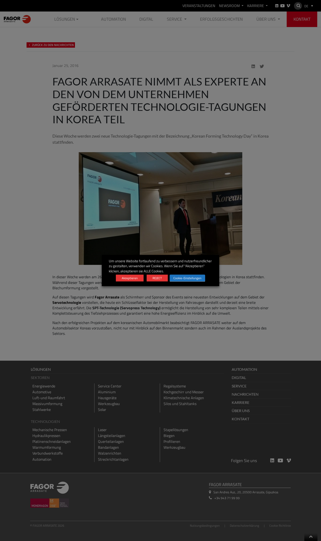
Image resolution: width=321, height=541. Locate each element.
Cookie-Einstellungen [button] (187, 277)
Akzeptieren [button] (130, 277)
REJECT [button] (157, 277)
